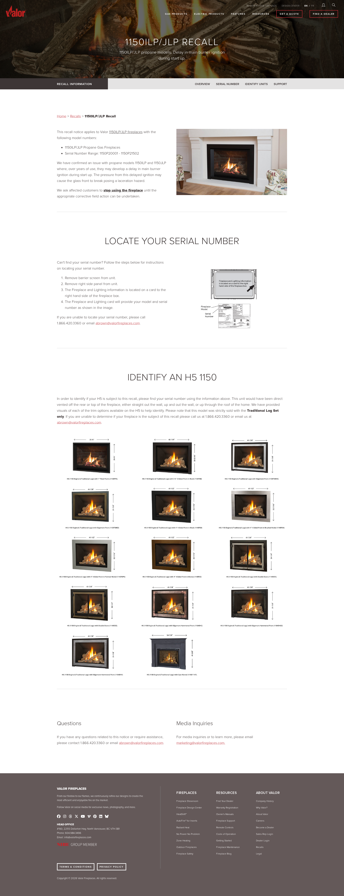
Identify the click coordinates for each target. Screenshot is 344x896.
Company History (265, 801)
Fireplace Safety (184, 853)
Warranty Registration (227, 807)
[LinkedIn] (100, 816)
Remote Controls (225, 827)
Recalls (75, 116)
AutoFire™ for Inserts (186, 820)
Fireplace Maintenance (228, 847)
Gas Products (176, 14)
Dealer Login (262, 840)
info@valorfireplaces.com (77, 837)
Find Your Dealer (224, 801)
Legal (259, 853)
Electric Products (209, 14)
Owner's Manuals (225, 814)
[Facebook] (59, 816)
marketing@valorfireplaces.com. (200, 743)
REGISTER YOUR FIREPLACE (262, 5)
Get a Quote (289, 14)
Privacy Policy (112, 866)
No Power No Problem (188, 834)
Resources (260, 14)
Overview (202, 84)
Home (61, 116)
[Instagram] (64, 816)
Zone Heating (183, 840)
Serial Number (227, 84)
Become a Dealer (265, 827)
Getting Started (224, 840)
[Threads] (70, 816)
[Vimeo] (89, 816)
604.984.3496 (73, 833)
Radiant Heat (182, 827)
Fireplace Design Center (189, 807)
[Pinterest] (95, 816)
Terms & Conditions (76, 866)
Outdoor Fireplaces (186, 847)
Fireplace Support (225, 820)
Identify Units (256, 84)
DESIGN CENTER (290, 5)
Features (238, 14)
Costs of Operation (226, 834)
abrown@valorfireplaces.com (118, 323)
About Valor (262, 814)
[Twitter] (76, 816)
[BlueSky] (106, 816)
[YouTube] (83, 816)
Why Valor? (262, 807)
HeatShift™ (181, 814)
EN (306, 5)
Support (280, 84)
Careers (260, 820)
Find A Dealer (324, 14)
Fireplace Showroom (187, 801)
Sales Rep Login (264, 834)
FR (312, 5)
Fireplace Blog (224, 853)
